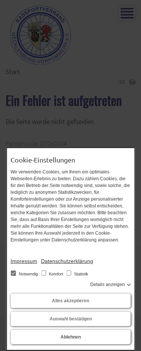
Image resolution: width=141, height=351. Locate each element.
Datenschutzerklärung (67, 261)
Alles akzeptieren (70, 300)
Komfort (56, 274)
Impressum (24, 261)
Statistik (80, 274)
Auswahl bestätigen (71, 319)
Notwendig (28, 274)
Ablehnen (71, 337)
